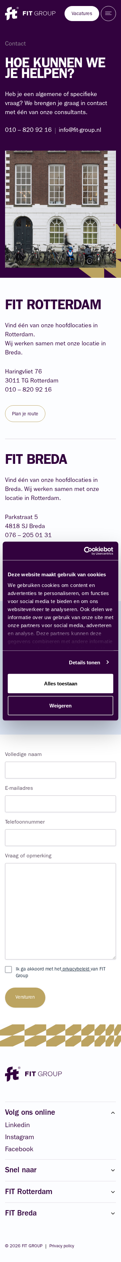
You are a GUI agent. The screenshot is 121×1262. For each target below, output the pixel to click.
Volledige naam (23, 755)
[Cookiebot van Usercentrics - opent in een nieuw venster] (85, 550)
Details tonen (84, 662)
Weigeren (60, 705)
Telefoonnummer (25, 822)
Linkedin (17, 1125)
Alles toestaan (60, 683)
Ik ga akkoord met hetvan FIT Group (61, 973)
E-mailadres (19, 788)
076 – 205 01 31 (28, 536)
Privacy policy (61, 1246)
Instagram (19, 1137)
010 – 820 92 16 (28, 131)
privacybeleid (76, 969)
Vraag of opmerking (28, 856)
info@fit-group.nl (80, 131)
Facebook (19, 1150)
